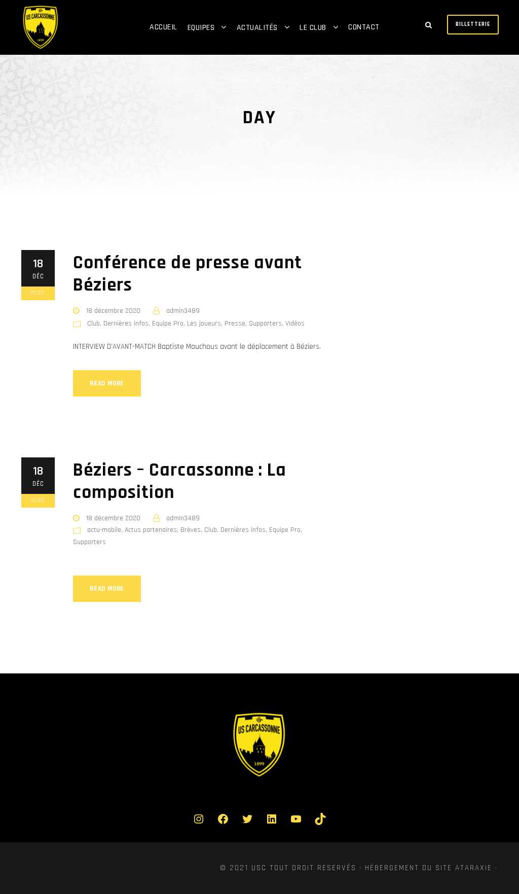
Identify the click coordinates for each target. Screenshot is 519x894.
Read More (107, 383)
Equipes (201, 27)
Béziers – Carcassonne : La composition (179, 481)
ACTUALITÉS (257, 27)
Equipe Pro (167, 323)
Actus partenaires (151, 529)
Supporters (265, 323)
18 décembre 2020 (113, 310)
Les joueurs (204, 323)
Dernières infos (126, 323)
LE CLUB (313, 27)
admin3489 (183, 310)
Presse (235, 323)
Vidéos (295, 323)
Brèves (190, 529)
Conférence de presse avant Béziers (187, 274)
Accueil (163, 27)
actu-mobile (104, 529)
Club (93, 323)
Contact (364, 27)
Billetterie (473, 24)
